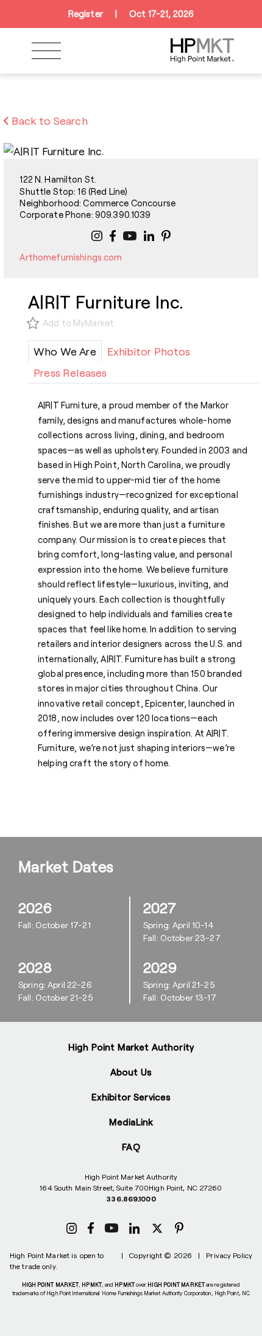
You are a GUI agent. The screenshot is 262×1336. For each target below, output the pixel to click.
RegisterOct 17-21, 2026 (131, 14)
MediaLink (131, 1121)
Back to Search (48, 120)
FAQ (131, 1146)
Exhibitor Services (131, 1096)
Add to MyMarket (78, 323)
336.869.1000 (130, 1198)
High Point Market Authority (131, 1046)
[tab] (65, 351)
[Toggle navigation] (46, 51)
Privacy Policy (229, 1255)
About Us (131, 1071)
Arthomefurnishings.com (70, 257)
